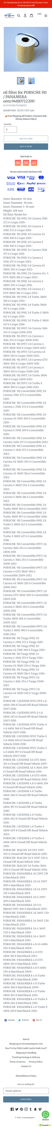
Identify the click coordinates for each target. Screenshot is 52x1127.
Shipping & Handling (26, 1052)
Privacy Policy (35, 1061)
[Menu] (46, 15)
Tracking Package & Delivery (26, 1057)
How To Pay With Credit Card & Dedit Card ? (26, 1048)
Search (26, 1039)
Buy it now (26, 146)
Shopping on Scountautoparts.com (26, 1043)
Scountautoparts (28, 1118)
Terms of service (17, 1061)
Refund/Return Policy (26, 1076)
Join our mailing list (26, 1084)
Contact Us (26, 1066)
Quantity (7, 124)
